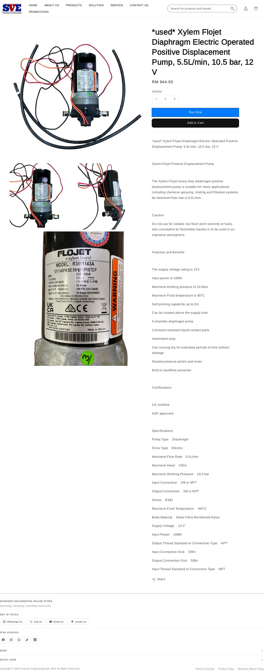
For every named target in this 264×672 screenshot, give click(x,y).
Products (74, 5)
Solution (96, 5)
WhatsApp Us (14, 621)
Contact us (139, 5)
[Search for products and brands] (232, 8)
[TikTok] (27, 639)
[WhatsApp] (19, 639)
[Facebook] (3, 639)
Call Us (38, 621)
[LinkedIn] (35, 639)
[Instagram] (11, 639)
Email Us (58, 621)
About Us (51, 5)
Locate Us (80, 621)
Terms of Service (205, 668)
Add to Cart (195, 122)
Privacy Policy (226, 668)
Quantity (157, 91)
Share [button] (161, 579)
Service (117, 5)
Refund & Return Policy (251, 668)
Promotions (39, 11)
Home (33, 5)
